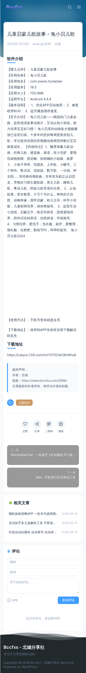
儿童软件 (24, 402)
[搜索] (70, 7)
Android (38, 44)
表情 (15, 600)
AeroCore (67, 662)
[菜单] (78, 7)
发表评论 (68, 600)
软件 (48, 44)
